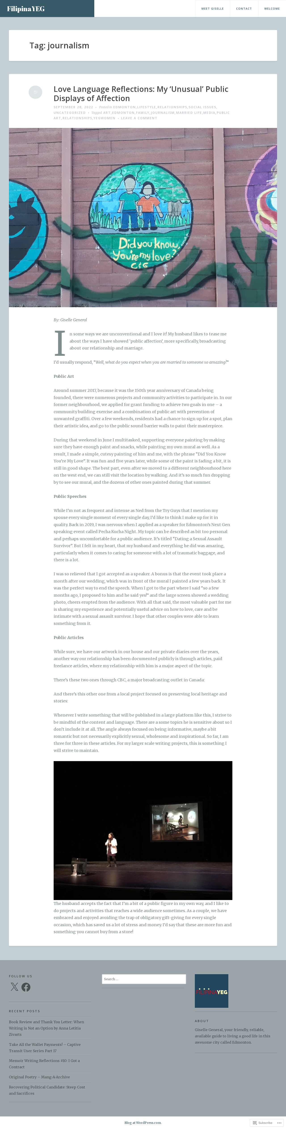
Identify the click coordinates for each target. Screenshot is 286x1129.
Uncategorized (70, 112)
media (209, 112)
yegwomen (105, 118)
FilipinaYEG (26, 8)
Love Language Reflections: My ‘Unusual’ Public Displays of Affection (141, 93)
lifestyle (146, 107)
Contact (244, 9)
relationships (172, 107)
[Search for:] (144, 979)
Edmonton (124, 107)
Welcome (272, 9)
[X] (14, 987)
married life (189, 112)
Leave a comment (139, 118)
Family (142, 112)
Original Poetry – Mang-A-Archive (39, 1077)
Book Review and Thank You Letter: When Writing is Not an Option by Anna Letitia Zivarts (46, 1028)
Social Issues (202, 107)
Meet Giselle (213, 9)
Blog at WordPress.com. (143, 1123)
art (107, 112)
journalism (163, 112)
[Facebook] (26, 987)
